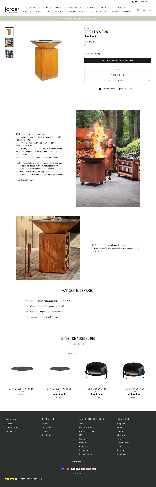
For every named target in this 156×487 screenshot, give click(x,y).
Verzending (117, 75)
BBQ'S (119, 446)
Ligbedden (106, 8)
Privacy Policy (84, 446)
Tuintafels (60, 8)
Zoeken (81, 424)
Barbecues (122, 8)
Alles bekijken (78, 344)
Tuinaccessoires (77, 12)
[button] (59, 394)
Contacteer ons (10, 432)
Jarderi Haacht (47, 435)
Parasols (91, 8)
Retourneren (83, 450)
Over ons (45, 431)
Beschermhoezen (55, 12)
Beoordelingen (84, 439)
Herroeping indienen (86, 454)
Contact (116, 12)
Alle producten (99, 12)
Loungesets (32, 8)
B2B (80, 435)
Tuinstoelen (75, 8)
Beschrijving (118, 69)
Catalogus (128, 12)
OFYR (87, 28)
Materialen (83, 443)
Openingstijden (47, 427)
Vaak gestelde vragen (86, 427)
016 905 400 (9, 423)
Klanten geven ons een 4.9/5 (30, 478)
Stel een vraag (117, 81)
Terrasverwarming (32, 12)
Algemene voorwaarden (87, 431)
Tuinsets (47, 8)
